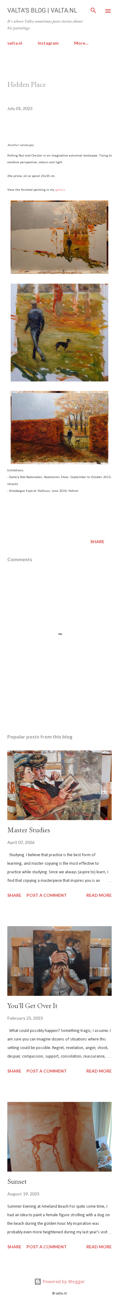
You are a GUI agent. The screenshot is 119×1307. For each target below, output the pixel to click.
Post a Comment (47, 895)
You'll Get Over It (32, 1005)
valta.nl (14, 43)
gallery (60, 190)
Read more (99, 895)
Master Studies (28, 829)
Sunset (17, 1181)
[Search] (93, 11)
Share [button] (97, 541)
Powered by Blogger (63, 1281)
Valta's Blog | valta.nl (42, 10)
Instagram (48, 43)
